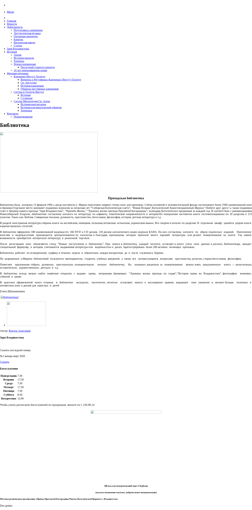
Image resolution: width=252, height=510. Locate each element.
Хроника (19, 61)
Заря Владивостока (18, 48)
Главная (11, 20)
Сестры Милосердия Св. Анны (32, 101)
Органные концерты (26, 36)
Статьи (18, 45)
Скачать (4, 361)
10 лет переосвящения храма (30, 70)
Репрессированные (25, 64)
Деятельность (15, 27)
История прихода (24, 57)
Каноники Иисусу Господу (29, 76)
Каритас (18, 39)
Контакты (12, 113)
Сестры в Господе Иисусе (29, 91)
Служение (27, 98)
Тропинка (26, 110)
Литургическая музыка (27, 33)
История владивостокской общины (41, 107)
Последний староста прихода (38, 67)
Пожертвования (23, 116)
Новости (12, 23)
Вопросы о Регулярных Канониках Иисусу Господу (51, 79)
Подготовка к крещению (28, 30)
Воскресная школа (24, 42)
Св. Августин (29, 82)
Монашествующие (17, 73)
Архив (17, 54)
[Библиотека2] (26, 325)
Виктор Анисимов (20, 330)
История (12, 51)
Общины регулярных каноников (40, 88)
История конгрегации (33, 104)
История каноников (32, 85)
